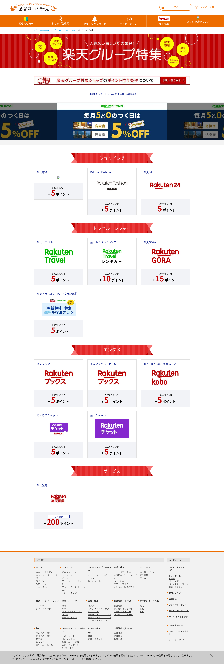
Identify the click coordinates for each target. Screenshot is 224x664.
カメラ (65, 614)
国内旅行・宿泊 (43, 633)
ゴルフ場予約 (68, 639)
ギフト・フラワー (122, 584)
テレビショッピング (123, 609)
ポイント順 (174, 581)
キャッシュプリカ (177, 640)
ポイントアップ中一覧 (179, 584)
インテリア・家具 (122, 572)
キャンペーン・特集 (67, 30)
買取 (142, 606)
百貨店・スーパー (122, 611)
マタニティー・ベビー (98, 575)
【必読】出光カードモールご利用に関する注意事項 (112, 93)
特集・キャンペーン (95, 24)
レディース (67, 575)
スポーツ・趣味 (69, 636)
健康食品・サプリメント (99, 614)
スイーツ (40, 581)
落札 (142, 611)
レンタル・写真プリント (125, 587)
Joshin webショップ (198, 21)
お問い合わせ (175, 593)
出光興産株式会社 (177, 625)
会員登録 (118, 633)
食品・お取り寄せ (44, 572)
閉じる (212, 656)
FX (89, 633)
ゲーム (143, 578)
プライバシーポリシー (70, 659)
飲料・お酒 (41, 584)
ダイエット (93, 611)
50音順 (172, 579)
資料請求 (118, 636)
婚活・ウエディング (71, 645)
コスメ (91, 606)
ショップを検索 (60, 23)
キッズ (91, 578)
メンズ (65, 578)
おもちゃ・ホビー (96, 581)
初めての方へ (26, 23)
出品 (142, 609)
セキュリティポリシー (179, 611)
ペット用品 (119, 581)
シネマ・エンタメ (44, 609)
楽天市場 (164, 24)
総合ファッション (70, 572)
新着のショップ (176, 587)
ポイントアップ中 (129, 24)
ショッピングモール (123, 614)
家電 (64, 606)
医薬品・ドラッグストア (99, 617)
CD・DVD (41, 606)
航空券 (39, 639)
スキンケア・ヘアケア (98, 609)
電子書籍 (144, 575)
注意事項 (173, 599)
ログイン (175, 7)
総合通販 (118, 606)
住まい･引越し (69, 648)
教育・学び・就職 (70, 642)
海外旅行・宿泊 (43, 636)
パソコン (66, 609)
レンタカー (41, 642)
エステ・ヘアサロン (97, 620)
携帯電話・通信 (69, 617)
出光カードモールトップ (45, 30)
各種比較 (118, 639)
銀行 (90, 636)
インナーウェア (69, 593)
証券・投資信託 (95, 639)
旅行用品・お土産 (44, 645)
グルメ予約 (41, 587)
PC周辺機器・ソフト (72, 611)
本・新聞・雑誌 (147, 572)
